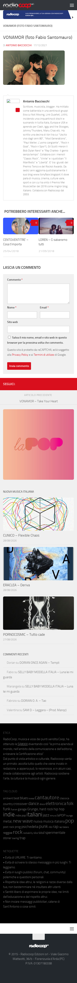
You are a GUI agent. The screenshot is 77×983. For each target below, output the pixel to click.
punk (43, 826)
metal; (7, 821)
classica (64, 798)
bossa (31, 798)
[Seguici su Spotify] (71, 383)
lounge (69, 815)
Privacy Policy (20, 354)
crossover (20, 804)
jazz (46, 815)
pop (69, 820)
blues (24, 798)
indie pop (20, 815)
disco (42, 804)
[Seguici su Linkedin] (58, 383)
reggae (7, 833)
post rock (8, 826)
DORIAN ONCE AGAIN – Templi (39, 663)
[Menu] (72, 5)
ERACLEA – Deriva (16, 585)
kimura (53, 815)
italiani (34, 814)
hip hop (59, 809)
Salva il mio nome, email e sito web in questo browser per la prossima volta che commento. (37, 340)
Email (44, 307)
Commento (15, 279)
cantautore (47, 797)
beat (16, 798)
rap (55, 826)
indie (9, 814)
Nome (11, 307)
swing (15, 838)
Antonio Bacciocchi (19, 45)
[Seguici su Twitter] (64, 383)
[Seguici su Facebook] (51, 383)
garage (22, 809)
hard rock (46, 809)
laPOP (61, 815)
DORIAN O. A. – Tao (33, 701)
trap (22, 838)
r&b (50, 826)
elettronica (56, 803)
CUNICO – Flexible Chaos (21, 535)
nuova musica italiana (49, 821)
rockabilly (28, 833)
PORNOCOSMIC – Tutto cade (24, 634)
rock (17, 832)
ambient (8, 798)
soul (41, 832)
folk (70, 803)
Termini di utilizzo (44, 354)
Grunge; (33, 809)
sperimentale (55, 832)
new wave (23, 821)
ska (35, 833)
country (8, 804)
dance (33, 803)
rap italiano (64, 827)
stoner (7, 838)
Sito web (12, 322)
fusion (14, 809)
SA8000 (23, 744)
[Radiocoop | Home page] (24, 5)
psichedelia (29, 826)
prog (18, 827)
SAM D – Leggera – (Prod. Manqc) (45, 710)
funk (6, 809)
